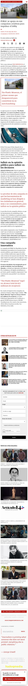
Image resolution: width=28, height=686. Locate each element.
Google (3, 660)
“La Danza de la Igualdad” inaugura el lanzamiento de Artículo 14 (12, 503)
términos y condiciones (14, 425)
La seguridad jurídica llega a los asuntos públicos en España (18, 348)
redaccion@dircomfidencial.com (14, 620)
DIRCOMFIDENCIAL (18, 64)
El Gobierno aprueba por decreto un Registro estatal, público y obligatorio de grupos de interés (18, 357)
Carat (7, 663)
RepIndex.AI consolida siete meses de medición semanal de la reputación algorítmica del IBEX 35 (18, 373)
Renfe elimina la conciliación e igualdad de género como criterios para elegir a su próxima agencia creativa (14, 541)
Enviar (14, 437)
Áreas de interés (7, 418)
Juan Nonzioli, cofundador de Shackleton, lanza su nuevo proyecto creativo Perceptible (14, 562)
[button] (4, 43)
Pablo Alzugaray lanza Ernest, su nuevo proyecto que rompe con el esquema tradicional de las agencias (13, 603)
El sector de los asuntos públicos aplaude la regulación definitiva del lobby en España (18, 341)
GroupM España (14, 661)
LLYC (7, 660)
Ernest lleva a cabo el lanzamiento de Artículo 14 (13, 522)
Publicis (12, 660)
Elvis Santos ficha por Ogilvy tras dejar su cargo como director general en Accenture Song (13, 582)
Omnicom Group (5, 661)
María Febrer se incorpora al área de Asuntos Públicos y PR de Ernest (12, 484)
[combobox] (10, 631)
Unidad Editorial (19, 660)
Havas (2, 663)
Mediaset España (18, 658)
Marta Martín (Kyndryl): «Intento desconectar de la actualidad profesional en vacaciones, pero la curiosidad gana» (18, 381)
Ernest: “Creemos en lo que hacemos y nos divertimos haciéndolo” (13, 465)
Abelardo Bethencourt (6, 40)
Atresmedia (10, 658)
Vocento (21, 661)
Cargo (4, 404)
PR (1, 29)
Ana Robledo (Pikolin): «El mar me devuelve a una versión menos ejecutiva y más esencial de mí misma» (18, 365)
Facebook (3, 658)
